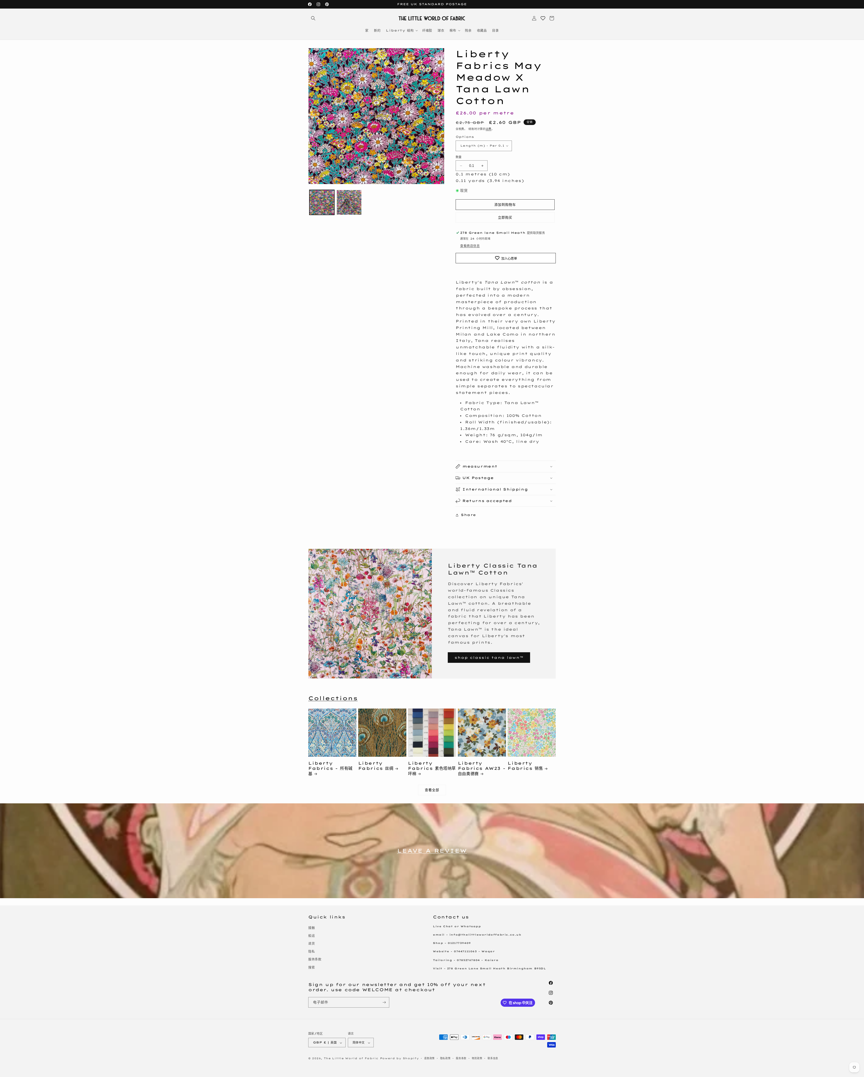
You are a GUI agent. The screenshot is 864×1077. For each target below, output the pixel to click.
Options (465, 137)
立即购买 (505, 217)
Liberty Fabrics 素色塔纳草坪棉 (432, 768)
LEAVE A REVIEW (432, 850)
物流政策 (477, 1058)
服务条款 (314, 959)
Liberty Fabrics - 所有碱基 (330, 768)
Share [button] (468, 515)
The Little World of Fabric (351, 1058)
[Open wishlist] (542, 18)
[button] (313, 18)
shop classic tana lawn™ (488, 657)
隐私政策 (445, 1058)
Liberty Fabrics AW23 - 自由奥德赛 (481, 768)
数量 (459, 157)
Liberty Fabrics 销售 (525, 766)
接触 (311, 927)
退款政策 (429, 1058)
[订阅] (384, 1002)
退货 (311, 943)
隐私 (311, 951)
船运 (311, 935)
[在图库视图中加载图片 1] (321, 202)
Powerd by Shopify (399, 1058)
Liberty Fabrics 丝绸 (376, 766)
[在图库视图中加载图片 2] (349, 202)
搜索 (311, 967)
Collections (333, 698)
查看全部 (432, 790)
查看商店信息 (470, 246)
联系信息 (493, 1058)
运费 (488, 129)
